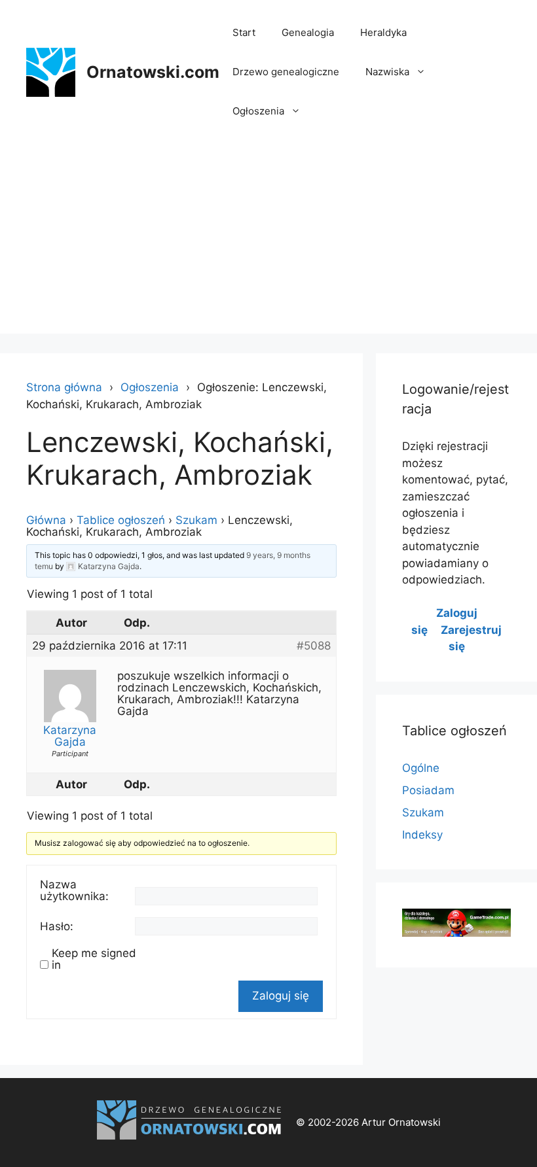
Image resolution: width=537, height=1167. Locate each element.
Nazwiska (387, 71)
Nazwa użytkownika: (74, 890)
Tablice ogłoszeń (121, 520)
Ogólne (420, 768)
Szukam (196, 520)
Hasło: (56, 926)
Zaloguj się (280, 995)
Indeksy (422, 834)
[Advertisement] (268, 242)
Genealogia (308, 32)
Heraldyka (383, 32)
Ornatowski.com (152, 72)
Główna (46, 520)
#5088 (314, 646)
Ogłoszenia (258, 111)
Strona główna (64, 387)
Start (243, 32)
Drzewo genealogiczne (285, 71)
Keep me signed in (94, 959)
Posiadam (428, 790)
